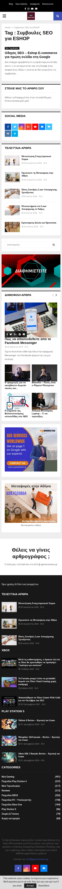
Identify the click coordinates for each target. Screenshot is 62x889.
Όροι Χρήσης (21, 4)
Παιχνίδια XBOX (10, 795)
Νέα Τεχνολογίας (12, 48)
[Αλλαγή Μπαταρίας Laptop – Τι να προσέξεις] (44, 401)
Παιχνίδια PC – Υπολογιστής (16, 800)
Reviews (6, 790)
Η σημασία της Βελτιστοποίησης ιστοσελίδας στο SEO (16, 413)
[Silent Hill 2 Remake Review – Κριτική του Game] (9, 757)
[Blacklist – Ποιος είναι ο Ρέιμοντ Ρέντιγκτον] (44, 373)
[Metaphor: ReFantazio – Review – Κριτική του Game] (9, 741)
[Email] (43, 868)
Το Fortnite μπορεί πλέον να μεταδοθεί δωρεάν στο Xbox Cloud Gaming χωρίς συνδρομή (37, 681)
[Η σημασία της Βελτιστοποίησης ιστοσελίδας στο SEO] (17, 401)
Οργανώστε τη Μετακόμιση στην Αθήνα (37, 620)
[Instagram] (26, 868)
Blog (11, 4)
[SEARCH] (53, 245)
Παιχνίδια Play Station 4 (14, 781)
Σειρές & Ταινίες (10, 814)
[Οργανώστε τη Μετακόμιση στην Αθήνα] (12, 177)
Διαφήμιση (35, 4)
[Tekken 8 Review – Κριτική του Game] (9, 724)
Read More (43, 886)
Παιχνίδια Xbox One (12, 804)
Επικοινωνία (47, 4)
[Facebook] (18, 868)
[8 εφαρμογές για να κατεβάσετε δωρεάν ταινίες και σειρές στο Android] (17, 373)
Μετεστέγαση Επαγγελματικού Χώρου (36, 603)
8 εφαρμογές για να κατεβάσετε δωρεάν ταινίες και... (15, 385)
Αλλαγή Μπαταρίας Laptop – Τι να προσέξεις (42, 413)
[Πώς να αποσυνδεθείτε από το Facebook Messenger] (31, 320)
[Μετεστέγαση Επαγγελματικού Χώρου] (12, 160)
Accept (30, 885)
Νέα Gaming (8, 776)
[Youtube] (35, 868)
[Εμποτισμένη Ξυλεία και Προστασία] (12, 227)
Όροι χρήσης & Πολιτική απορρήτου (20, 584)
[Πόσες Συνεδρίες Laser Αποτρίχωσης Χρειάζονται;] (12, 194)
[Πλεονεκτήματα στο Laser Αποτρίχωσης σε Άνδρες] (12, 210)
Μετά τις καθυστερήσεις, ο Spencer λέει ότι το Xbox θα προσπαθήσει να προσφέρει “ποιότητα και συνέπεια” (39, 662)
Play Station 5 (9, 809)
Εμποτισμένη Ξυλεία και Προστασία (38, 223)
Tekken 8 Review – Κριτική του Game (36, 720)
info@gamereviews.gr (37, 859)
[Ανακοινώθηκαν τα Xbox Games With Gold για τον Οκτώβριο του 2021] (9, 701)
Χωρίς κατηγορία (11, 818)
